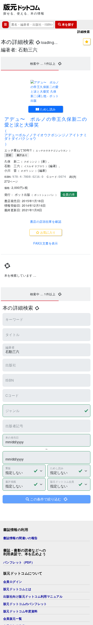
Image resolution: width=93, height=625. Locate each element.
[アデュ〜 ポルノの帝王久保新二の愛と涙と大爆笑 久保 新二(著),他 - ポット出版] (45, 91)
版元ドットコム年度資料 (20, 611)
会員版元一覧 (12, 618)
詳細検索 (83, 31)
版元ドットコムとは (17, 589)
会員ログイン (12, 581)
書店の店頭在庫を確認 (45, 221)
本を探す (67, 24)
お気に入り (47, 232)
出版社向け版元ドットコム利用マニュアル (33, 596)
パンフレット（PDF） (19, 562)
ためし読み (47, 109)
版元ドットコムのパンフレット (25, 604)
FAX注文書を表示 (45, 243)
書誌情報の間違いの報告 (20, 538)
